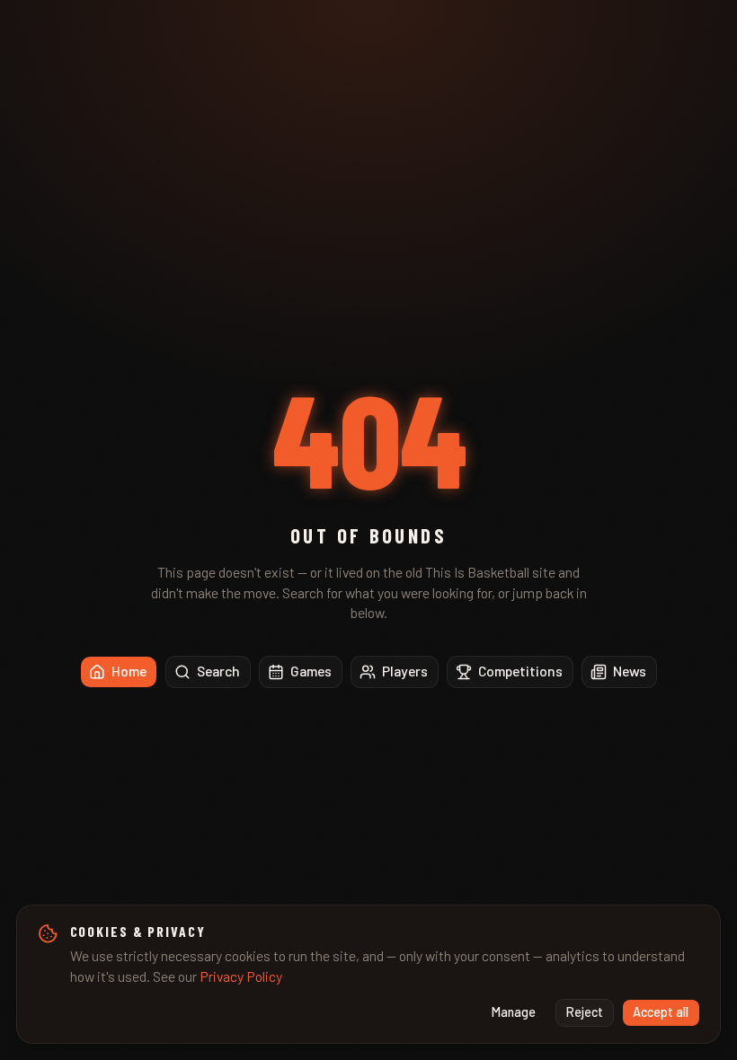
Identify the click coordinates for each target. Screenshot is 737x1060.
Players (405, 670)
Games (311, 670)
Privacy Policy (241, 976)
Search (218, 670)
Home (129, 670)
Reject (584, 1012)
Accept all (660, 1012)
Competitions (520, 670)
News (629, 670)
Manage (514, 1012)
